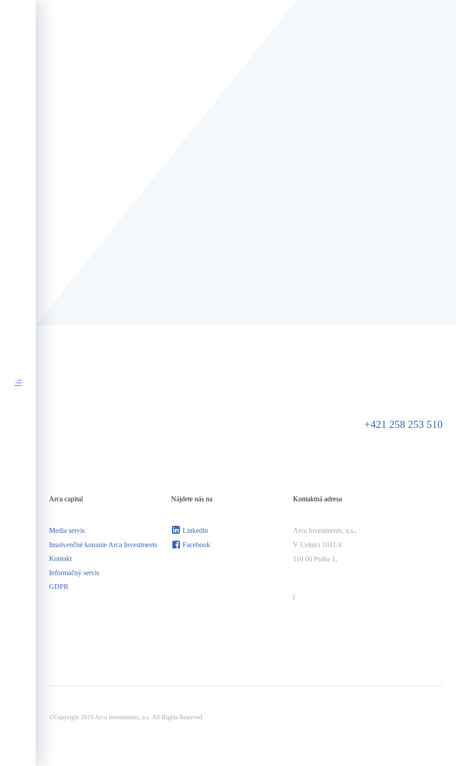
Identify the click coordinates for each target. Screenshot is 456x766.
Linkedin (195, 530)
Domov (59, 133)
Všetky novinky (84, 207)
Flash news (298, 207)
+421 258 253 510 (403, 424)
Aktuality (155, 207)
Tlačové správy (225, 207)
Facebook (196, 544)
